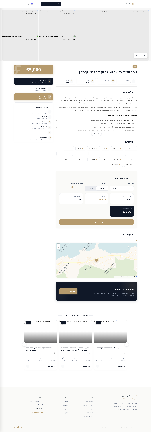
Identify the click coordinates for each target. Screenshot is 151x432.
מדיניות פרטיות (107, 427)
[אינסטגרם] (18, 427)
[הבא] (127, 344)
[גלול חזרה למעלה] (146, 429)
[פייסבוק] (22, 427)
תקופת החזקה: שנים (77, 184)
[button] (96, 260)
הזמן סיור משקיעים (70, 291)
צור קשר (66, 413)
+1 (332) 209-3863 (38, 408)
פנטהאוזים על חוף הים (87, 405)
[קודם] (24, 344)
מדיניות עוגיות (100, 427)
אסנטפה (133, 240)
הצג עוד (97, 133)
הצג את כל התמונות (141, 55)
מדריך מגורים (64, 409)
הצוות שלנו (65, 405)
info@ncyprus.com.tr (37, 412)
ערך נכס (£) (130, 184)
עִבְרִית (28, 4)
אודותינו (66, 401)
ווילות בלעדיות (89, 401)
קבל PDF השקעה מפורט (96, 222)
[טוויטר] (15, 427)
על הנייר (91, 188)
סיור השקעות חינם (88, 416)
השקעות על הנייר (89, 409)
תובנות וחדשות (89, 413)
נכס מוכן (102, 188)
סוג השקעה (105, 184)
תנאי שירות (93, 427)
